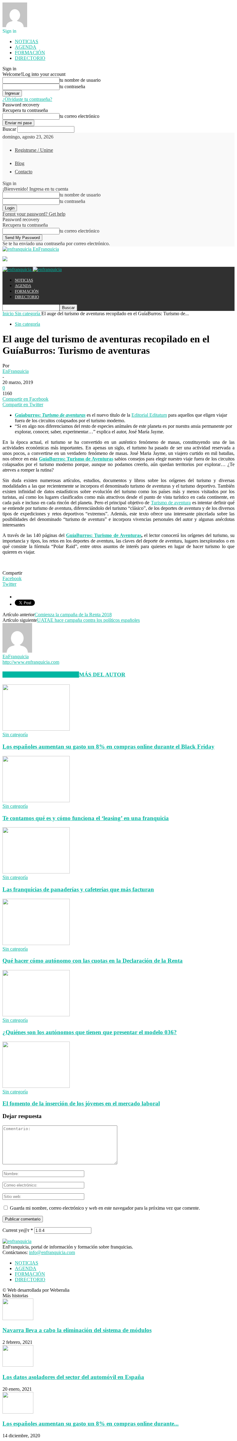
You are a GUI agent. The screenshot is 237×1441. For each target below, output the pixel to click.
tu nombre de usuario (80, 80)
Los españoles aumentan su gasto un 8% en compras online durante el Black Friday (108, 746)
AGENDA (25, 47)
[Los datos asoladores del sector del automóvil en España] (17, 1365)
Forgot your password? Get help (33, 214)
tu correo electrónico (79, 116)
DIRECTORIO (30, 58)
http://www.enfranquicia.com (30, 662)
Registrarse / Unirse (34, 150)
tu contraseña (72, 86)
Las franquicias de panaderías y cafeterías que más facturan (78, 889)
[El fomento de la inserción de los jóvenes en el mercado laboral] (36, 1086)
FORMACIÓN (30, 52)
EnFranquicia (15, 371)
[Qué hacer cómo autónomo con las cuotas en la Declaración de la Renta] (36, 943)
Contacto (23, 171)
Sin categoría (27, 324)
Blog (19, 163)
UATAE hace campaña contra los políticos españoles (88, 620)
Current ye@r (17, 1230)
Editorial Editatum (149, 415)
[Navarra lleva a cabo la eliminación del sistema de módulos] (17, 1318)
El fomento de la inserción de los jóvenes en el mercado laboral (81, 1103)
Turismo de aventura (171, 502)
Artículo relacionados (40, 674)
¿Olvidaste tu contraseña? (27, 99)
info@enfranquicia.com (52, 1252)
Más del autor (102, 674)
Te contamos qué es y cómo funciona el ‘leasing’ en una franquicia (85, 818)
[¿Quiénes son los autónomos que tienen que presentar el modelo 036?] (36, 1014)
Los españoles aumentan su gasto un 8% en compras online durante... (90, 1423)
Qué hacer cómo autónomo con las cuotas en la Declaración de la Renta (92, 960)
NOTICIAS (26, 41)
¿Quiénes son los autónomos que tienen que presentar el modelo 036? (89, 1032)
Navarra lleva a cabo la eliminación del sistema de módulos (77, 1330)
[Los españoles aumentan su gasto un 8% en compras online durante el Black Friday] (36, 729)
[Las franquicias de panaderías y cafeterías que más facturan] (36, 871)
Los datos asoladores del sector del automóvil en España (73, 1377)
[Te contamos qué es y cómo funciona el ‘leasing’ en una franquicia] (36, 800)
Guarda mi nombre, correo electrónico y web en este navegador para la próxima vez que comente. (105, 1208)
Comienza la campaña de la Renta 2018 (73, 614)
